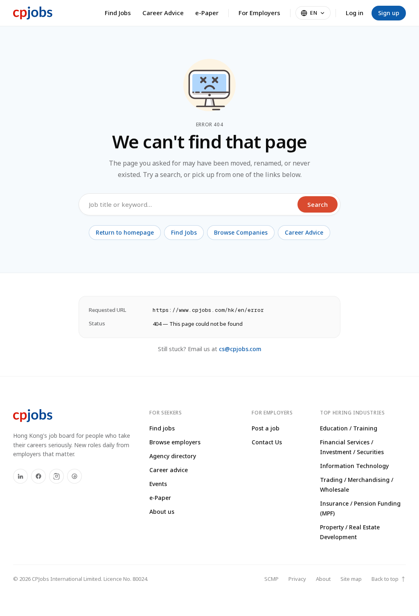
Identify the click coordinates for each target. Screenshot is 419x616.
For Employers (259, 13)
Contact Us (267, 442)
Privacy (297, 578)
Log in (354, 13)
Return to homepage (125, 232)
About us (161, 511)
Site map (351, 578)
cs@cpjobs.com (240, 349)
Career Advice (163, 13)
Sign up (388, 13)
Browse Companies (241, 232)
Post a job (265, 428)
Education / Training (348, 428)
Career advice (168, 470)
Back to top (389, 579)
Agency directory (172, 456)
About (323, 578)
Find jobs (162, 428)
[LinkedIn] (20, 476)
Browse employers (174, 442)
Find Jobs (118, 13)
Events (158, 484)
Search (317, 204)
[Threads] (74, 476)
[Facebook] (38, 476)
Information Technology (354, 466)
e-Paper (207, 13)
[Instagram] (56, 476)
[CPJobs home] (32, 13)
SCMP (271, 578)
